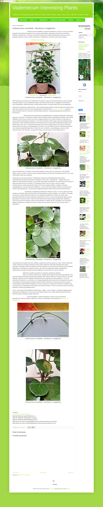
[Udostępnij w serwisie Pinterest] (34, 427)
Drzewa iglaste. (88, 267)
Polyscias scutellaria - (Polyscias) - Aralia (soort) (88, 134)
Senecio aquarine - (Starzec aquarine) (88, 118)
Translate (84, 38)
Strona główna (43, 472)
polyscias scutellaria (59, 109)
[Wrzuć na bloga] (29, 427)
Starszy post (70, 472)
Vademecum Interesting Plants (45, 7)
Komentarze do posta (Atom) (24, 475)
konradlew (52, 488)
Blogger (68, 488)
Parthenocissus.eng (37, 40)
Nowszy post (15, 472)
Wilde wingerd (52, 95)
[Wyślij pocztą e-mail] (28, 427)
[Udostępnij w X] (31, 427)
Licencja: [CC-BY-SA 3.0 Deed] (21, 414)
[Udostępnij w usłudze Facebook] (32, 427)
